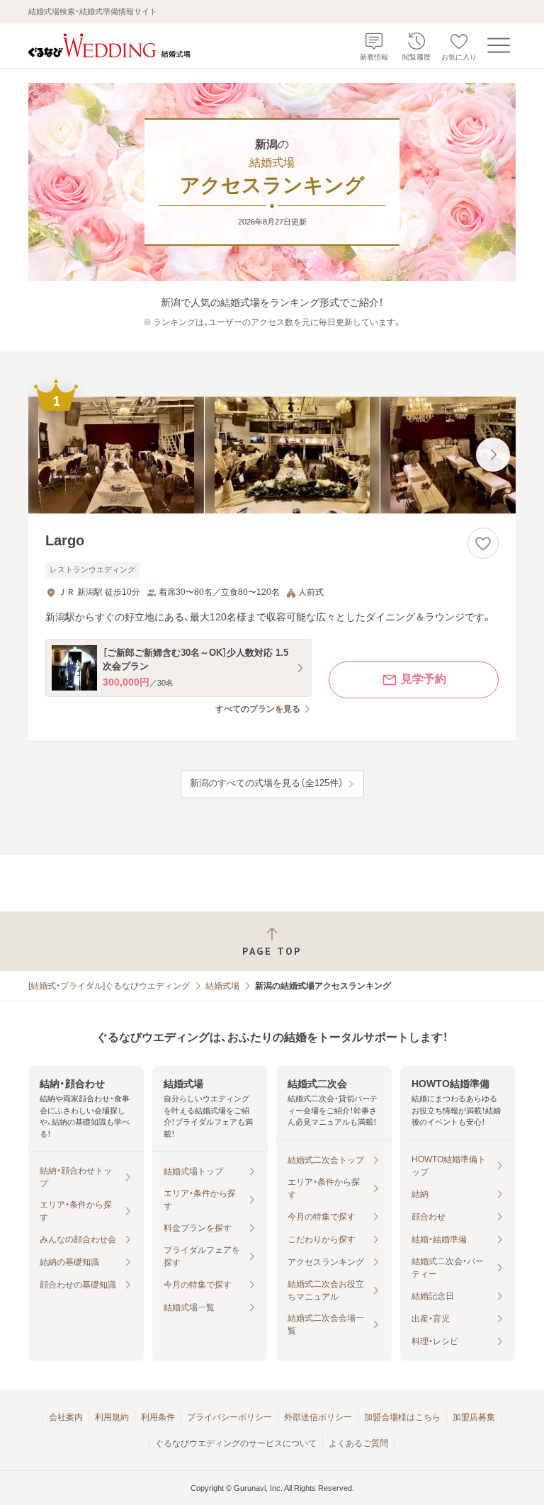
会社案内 (66, 1417)
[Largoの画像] (272, 455)
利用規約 (112, 1417)
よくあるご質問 (358, 1443)
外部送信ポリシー (318, 1417)
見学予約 (423, 679)
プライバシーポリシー (229, 1417)
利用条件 (158, 1417)
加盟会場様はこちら (402, 1417)
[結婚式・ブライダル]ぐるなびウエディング (109, 986)
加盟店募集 (474, 1417)
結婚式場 (222, 986)
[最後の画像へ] (493, 455)
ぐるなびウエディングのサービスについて (236, 1443)
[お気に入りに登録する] (483, 543)
